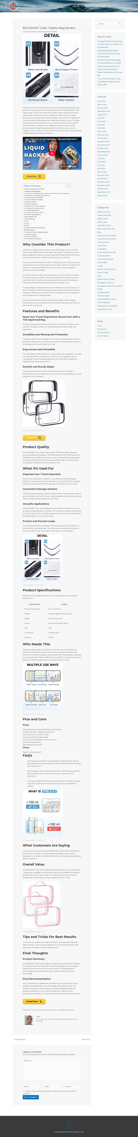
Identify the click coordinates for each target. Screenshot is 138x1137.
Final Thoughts (31, 234)
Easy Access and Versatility (34, 197)
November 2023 (103, 185)
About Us (69, 1128)
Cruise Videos (102, 262)
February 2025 (103, 135)
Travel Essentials (44, 32)
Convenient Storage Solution (35, 208)
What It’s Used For (31, 204)
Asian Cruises (102, 222)
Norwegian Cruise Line (105, 283)
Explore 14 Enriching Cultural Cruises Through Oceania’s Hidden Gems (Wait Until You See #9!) (109, 70)
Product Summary (32, 236)
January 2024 (102, 179)
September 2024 (103, 152)
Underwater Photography (107, 306)
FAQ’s (27, 225)
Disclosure (69, 1123)
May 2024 (101, 165)
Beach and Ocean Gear (106, 229)
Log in (99, 326)
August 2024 (102, 155)
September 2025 (103, 111)
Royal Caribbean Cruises (106, 299)
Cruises (100, 266)
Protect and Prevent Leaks (34, 212)
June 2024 (101, 162)
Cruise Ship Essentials (105, 259)
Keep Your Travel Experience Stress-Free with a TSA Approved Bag (47, 193)
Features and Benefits (32, 191)
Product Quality (30, 202)
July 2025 (101, 118)
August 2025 (102, 115)
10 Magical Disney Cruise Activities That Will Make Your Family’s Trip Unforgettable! (109, 44)
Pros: (27, 221)
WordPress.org (103, 336)
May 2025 (101, 125)
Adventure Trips (103, 212)
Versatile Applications (33, 210)
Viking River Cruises (104, 309)
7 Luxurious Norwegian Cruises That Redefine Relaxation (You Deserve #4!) (109, 82)
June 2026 (101, 101)
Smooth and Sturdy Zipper (34, 199)
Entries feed (101, 329)
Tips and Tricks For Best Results (36, 232)
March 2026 (101, 104)
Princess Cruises (103, 296)
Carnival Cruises (103, 242)
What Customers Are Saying (35, 228)
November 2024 (103, 145)
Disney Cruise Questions (106, 269)
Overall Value (30, 230)
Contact (69, 1121)
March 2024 (101, 172)
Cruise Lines (101, 246)
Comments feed (103, 332)
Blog (99, 232)
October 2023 (102, 189)
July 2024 (101, 158)
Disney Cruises (102, 272)
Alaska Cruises (102, 219)
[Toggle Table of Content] (67, 186)
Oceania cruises (103, 292)
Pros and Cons (30, 219)
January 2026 (102, 108)
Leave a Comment (29, 32)
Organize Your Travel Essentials (36, 206)
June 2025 (101, 121)
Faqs (99, 276)
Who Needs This (31, 217)
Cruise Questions (103, 256)
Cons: (27, 223)
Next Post (86, 1039)
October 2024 (102, 148)
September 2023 (103, 192)
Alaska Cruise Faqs (104, 215)
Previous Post (19, 1039)
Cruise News (102, 249)
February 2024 (103, 175)
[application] (68, 6)
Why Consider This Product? (35, 189)
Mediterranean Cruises (105, 279)
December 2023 (103, 182)
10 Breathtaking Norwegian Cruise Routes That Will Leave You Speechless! (108, 54)
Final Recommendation (34, 238)
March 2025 (101, 131)
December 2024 (103, 141)
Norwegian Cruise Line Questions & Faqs (109, 287)
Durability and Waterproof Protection (38, 195)
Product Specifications (33, 214)
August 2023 (102, 195)
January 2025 (102, 138)
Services (69, 1126)
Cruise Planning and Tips (106, 252)
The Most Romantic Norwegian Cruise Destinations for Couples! (109, 61)
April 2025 (101, 128)
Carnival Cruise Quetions (106, 239)
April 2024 (101, 168)
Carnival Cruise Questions (106, 235)
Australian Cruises (104, 225)
